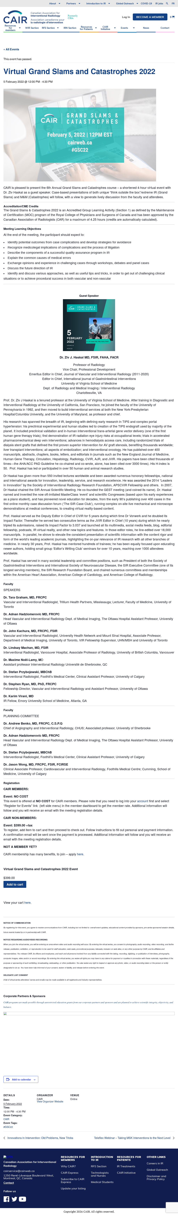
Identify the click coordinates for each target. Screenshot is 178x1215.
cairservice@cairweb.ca (19, 1171)
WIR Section (32, 27)
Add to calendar (21, 1079)
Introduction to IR (96, 3)
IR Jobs (159, 3)
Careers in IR (155, 1163)
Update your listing (73, 1188)
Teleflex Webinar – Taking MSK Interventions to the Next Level (132, 1138)
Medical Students (102, 1182)
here (80, 854)
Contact (165, 27)
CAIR (6, 1119)
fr (173, 3)
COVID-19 (146, 3)
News (146, 27)
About (52, 3)
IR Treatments (126, 1166)
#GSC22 (8, 1127)
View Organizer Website (50, 1101)
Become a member (150, 17)
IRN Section (70, 27)
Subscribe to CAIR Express (72, 1180)
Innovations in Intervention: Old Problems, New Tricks (40, 1138)
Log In (126, 17)
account (142, 801)
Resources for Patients (86, 27)
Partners (71, 3)
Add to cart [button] (15, 884)
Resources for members (10, 27)
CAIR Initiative (105, 27)
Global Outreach (125, 3)
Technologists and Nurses (100, 1174)
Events (124, 27)
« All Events (11, 49)
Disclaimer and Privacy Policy (156, 1177)
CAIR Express (69, 1172)
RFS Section (48, 27)
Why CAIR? (68, 1166)
